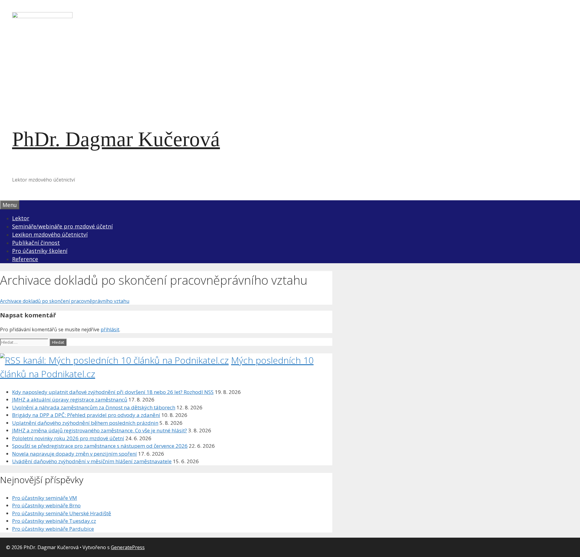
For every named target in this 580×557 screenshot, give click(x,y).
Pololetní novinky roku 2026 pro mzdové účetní (68, 438)
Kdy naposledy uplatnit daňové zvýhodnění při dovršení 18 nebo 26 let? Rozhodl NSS (113, 391)
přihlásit (110, 329)
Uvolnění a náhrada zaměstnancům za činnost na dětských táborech (93, 407)
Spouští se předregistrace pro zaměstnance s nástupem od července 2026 (100, 445)
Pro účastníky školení (39, 250)
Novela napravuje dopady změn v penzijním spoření (74, 453)
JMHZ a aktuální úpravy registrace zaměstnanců (69, 399)
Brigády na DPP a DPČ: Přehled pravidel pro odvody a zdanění (86, 414)
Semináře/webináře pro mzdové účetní (62, 226)
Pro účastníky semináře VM (44, 497)
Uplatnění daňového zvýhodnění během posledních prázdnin (85, 422)
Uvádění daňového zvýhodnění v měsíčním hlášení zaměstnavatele (92, 461)
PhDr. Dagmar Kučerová (116, 139)
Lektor (20, 218)
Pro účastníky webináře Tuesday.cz (54, 520)
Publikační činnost (36, 242)
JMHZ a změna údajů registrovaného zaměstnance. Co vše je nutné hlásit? (99, 430)
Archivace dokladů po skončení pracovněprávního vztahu (64, 301)
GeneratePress (128, 547)
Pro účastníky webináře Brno (46, 505)
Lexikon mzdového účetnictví (50, 234)
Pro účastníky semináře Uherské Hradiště (61, 513)
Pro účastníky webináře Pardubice (53, 528)
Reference (25, 259)
